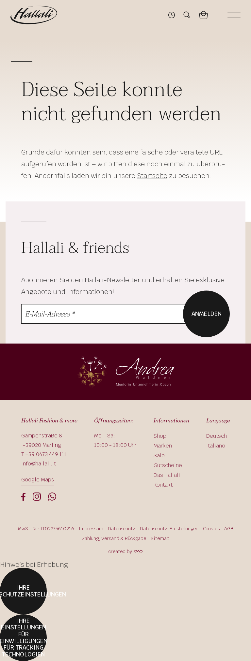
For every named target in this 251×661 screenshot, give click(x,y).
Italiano (215, 445)
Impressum (91, 529)
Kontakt (163, 484)
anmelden (207, 313)
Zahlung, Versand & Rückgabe (114, 538)
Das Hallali (167, 475)
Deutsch (216, 436)
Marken (163, 445)
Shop (160, 436)
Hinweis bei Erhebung (34, 564)
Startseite (152, 175)
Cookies (211, 529)
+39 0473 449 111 (45, 454)
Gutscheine (168, 465)
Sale (159, 455)
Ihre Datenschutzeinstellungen (23, 591)
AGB (228, 529)
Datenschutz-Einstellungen (169, 529)
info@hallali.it (38, 463)
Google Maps (37, 479)
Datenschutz (121, 529)
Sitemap (160, 538)
